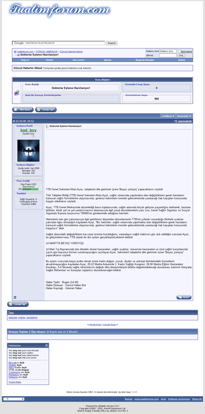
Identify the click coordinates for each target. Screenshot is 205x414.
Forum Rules (15, 382)
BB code (13, 362)
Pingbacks (14, 374)
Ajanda (107, 60)
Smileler (12, 365)
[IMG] (11, 367)
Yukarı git (197, 399)
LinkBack (167, 116)
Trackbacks (14, 372)
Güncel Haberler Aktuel (71, 51)
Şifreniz (149, 55)
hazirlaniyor (32, 317)
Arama (181, 60)
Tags (11, 312)
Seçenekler (183, 116)
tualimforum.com (25, 51)
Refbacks (13, 377)
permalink (185, 121)
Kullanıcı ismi (152, 51)
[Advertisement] (102, 29)
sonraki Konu (109, 324)
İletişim (129, 399)
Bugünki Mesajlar (145, 60)
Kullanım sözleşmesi (179, 399)
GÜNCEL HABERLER (46, 51)
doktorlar (13, 317)
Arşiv (163, 399)
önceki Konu (95, 324)
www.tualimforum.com (147, 399)
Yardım (49, 60)
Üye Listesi (78, 60)
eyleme (21, 317)
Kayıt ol (25, 60)
